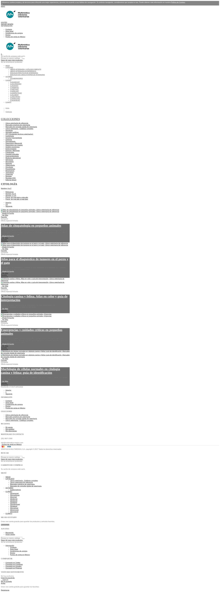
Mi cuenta (9, 427)
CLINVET (8, 80)
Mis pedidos (10, 429)
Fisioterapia (10, 152)
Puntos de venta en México (15, 37)
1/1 (7, 204)
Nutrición (9, 163)
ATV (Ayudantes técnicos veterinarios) (19, 134)
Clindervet (14, 87)
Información (10, 545)
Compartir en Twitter (13, 563)
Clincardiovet (15, 84)
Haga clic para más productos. (12, 60)
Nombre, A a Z (6, 188)
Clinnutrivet (15, 97)
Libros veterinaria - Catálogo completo (25, 69)
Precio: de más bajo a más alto (17, 197)
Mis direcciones (11, 431)
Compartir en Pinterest (14, 568)
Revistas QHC (11, 178)
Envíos (8, 35)
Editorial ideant (11, 180)
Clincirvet (14, 86)
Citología (9, 139)
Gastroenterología (12, 156)
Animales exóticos (12, 132)
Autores (9, 76)
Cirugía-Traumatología (14, 138)
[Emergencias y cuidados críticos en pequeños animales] (26, 315)
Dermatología (10, 141)
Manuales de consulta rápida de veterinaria (27, 75)
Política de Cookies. (178, 2)
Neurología (10, 161)
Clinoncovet (15, 98)
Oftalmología (10, 165)
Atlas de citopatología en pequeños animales (31, 225)
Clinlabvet (14, 95)
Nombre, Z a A (11, 195)
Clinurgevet (15, 100)
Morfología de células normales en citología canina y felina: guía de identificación (30, 370)
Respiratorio (10, 171)
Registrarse (5, 525)
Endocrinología (11, 149)
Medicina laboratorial (13, 158)
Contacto (9, 29)
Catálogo (9, 67)
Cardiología (10, 136)
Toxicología (10, 172)
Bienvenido (10, 533)
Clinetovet (14, 89)
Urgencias (9, 174)
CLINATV (8, 102)
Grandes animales (12, 154)
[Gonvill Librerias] (17, 20)
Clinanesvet (15, 82)
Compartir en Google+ (14, 566)
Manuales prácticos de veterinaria (24, 73)
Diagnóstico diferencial (14, 143)
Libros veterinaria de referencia (23, 71)
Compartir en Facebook (14, 564)
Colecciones (10, 118)
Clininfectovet (16, 93)
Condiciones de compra (14, 33)
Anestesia (9, 130)
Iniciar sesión (10, 534)
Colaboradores (16, 78)
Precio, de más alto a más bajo (17, 199)
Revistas (9, 176)
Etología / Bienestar (13, 150)
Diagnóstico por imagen (14, 145)
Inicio (8, 65)
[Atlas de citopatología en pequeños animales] (30, 210)
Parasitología (10, 169)
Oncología (9, 167)
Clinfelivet (14, 91)
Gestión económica (12, 147)
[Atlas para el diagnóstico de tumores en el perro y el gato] (34, 244)
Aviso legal (9, 31)
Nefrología (9, 160)
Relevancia (10, 192)
